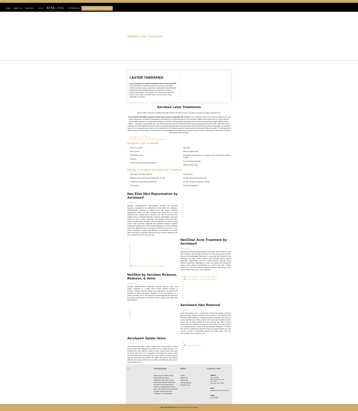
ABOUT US (18, 8)
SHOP (40, 8)
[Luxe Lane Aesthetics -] (55, 8)
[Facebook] (347, 1)
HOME (8, 8)
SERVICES (29, 8)
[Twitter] (350, 1)
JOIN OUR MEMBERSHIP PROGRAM (97, 8)
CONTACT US (185, 385)
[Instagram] (353, 1)
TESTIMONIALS (74, 8)
